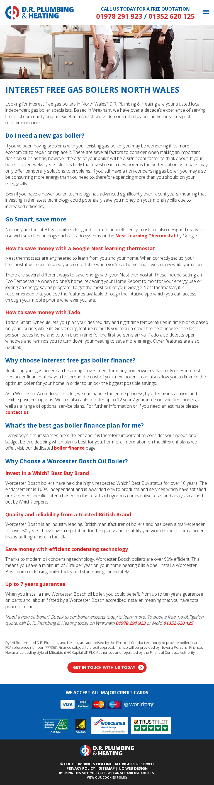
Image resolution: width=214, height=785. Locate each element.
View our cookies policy (107, 777)
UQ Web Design (133, 768)
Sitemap (107, 768)
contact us (17, 412)
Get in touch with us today (104, 667)
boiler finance (69, 448)
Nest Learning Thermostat (145, 236)
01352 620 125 (172, 16)
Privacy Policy (81, 768)
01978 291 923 (119, 16)
